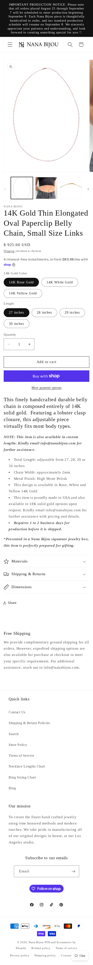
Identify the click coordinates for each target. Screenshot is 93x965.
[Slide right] (88, 189)
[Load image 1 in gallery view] (22, 188)
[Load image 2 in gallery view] (46, 188)
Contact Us (17, 712)
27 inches (16, 312)
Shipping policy (45, 955)
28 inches (44, 312)
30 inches (16, 323)
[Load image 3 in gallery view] (71, 188)
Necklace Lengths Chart (27, 766)
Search (14, 734)
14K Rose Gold (21, 282)
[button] (10, 44)
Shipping (9, 251)
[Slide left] (5, 189)
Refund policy (40, 948)
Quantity (10, 334)
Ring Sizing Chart (22, 777)
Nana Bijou (36, 942)
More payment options (47, 387)
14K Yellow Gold (23, 293)
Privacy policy (19, 955)
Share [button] (12, 603)
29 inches (72, 312)
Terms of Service (21, 755)
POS (47, 942)
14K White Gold (59, 282)
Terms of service (66, 948)
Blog (12, 788)
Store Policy (18, 745)
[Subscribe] (73, 871)
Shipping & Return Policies (29, 723)
